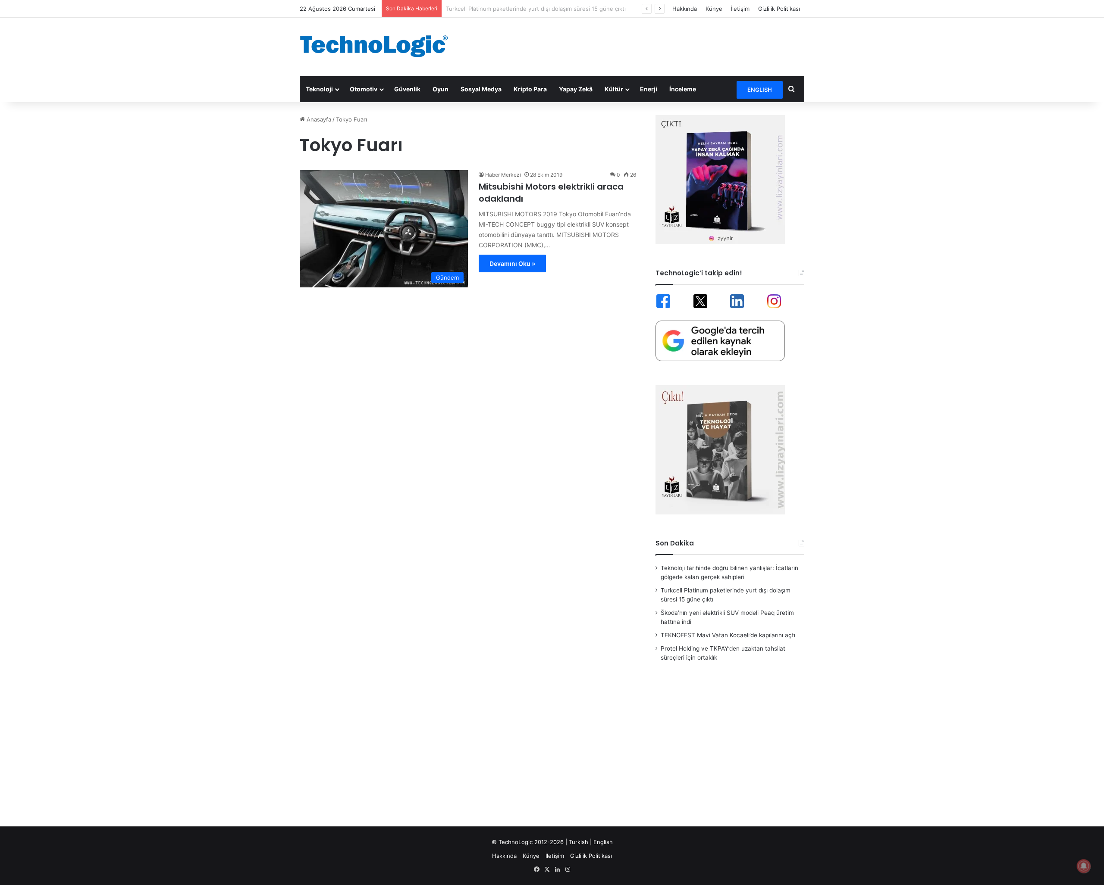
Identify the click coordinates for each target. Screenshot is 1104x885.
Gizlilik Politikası (779, 8)
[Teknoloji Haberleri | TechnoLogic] (379, 46)
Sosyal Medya (481, 89)
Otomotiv (363, 89)
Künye (714, 8)
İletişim (740, 8)
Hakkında (684, 8)
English (603, 841)
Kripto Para (530, 89)
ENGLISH (759, 89)
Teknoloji (319, 89)
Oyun (440, 89)
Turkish (578, 841)
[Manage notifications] (1084, 866)
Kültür (614, 89)
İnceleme (682, 89)
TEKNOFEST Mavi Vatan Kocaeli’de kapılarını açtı (728, 635)
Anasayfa (318, 119)
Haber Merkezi (503, 174)
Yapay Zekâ (576, 89)
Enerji (648, 89)
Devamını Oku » (512, 263)
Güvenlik (407, 89)
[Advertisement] (638, 45)
